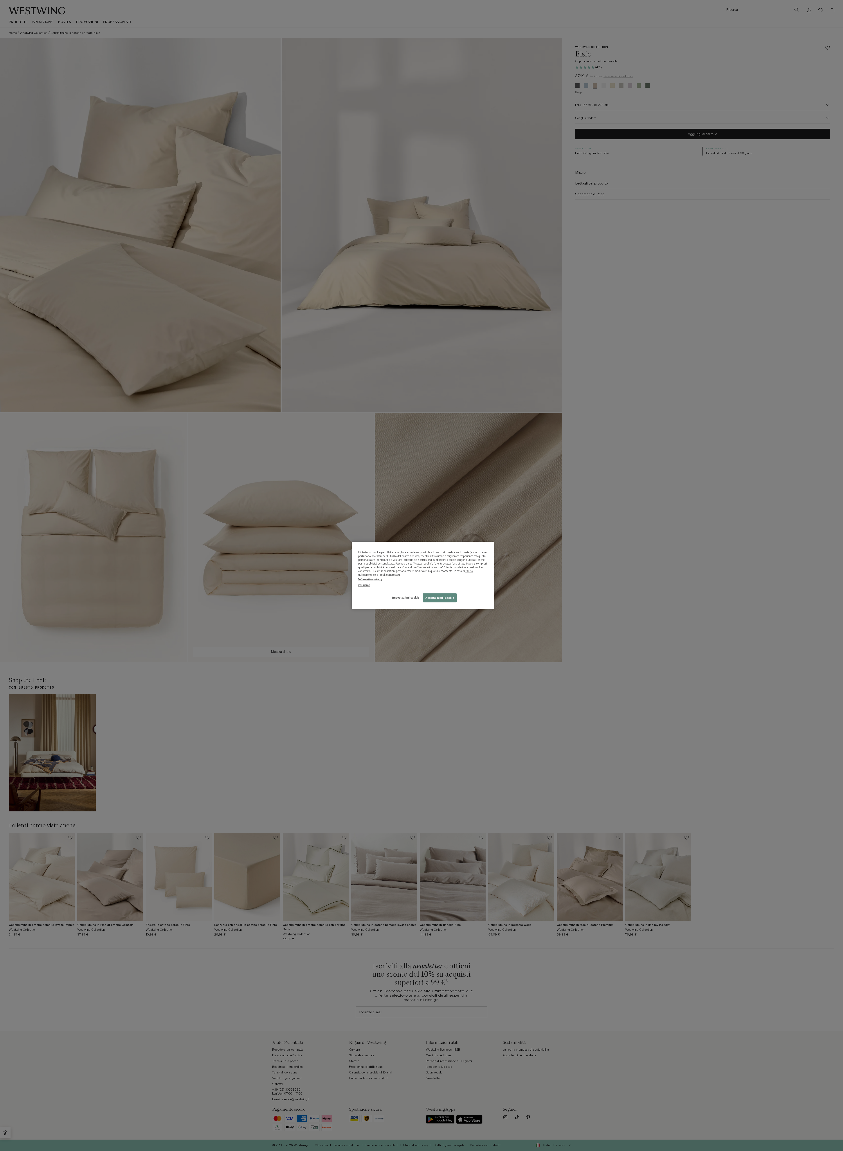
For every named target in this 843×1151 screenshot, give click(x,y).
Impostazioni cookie (405, 597)
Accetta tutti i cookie (439, 597)
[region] (423, 575)
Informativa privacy (370, 579)
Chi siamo (364, 585)
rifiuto (469, 571)
